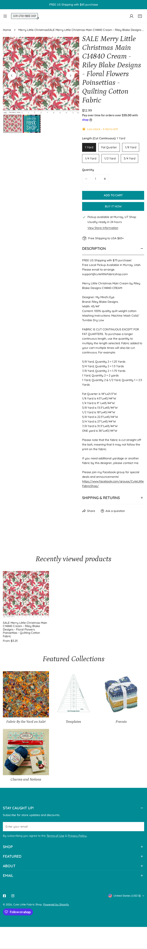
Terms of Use (55, 836)
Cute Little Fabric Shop (27, 904)
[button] (140, 16)
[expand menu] (5, 16)
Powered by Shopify (56, 904)
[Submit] (139, 826)
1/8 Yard (130, 147)
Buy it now (113, 206)
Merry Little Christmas (33, 30)
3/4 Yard (129, 158)
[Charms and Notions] (26, 752)
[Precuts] (121, 694)
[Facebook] (4, 896)
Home (7, 30)
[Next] (70, 75)
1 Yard (89, 147)
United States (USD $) (127, 895)
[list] (41, 75)
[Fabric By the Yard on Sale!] (26, 694)
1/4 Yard (90, 158)
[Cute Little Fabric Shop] (25, 16)
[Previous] (12, 75)
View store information (102, 227)
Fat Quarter (109, 147)
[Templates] (74, 694)
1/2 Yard (110, 158)
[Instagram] (13, 896)
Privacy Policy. (77, 836)
